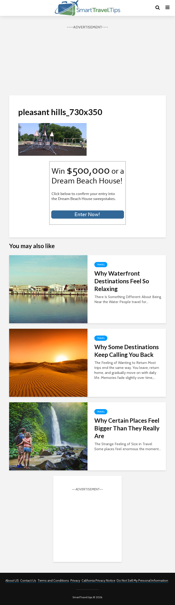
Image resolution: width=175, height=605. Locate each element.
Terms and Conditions (53, 580)
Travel (101, 264)
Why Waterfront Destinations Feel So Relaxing (121, 281)
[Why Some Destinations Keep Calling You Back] (48, 362)
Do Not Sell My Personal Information (142, 580)
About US (12, 580)
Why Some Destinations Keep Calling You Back (126, 350)
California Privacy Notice (98, 580)
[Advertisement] (87, 62)
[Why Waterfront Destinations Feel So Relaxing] (48, 289)
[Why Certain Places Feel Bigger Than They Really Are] (48, 436)
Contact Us (28, 580)
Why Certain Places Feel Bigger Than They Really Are (127, 428)
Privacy (75, 580)
